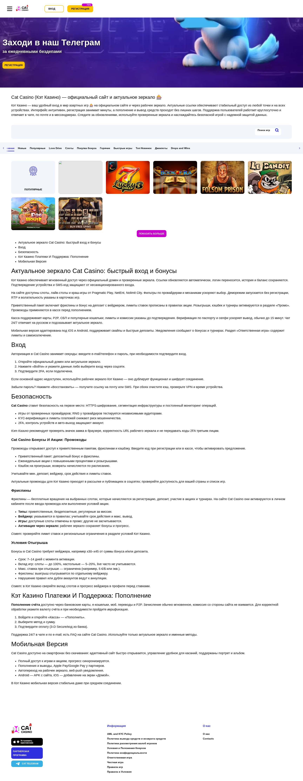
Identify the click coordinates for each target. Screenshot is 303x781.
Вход (22, 247)
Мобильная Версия (32, 261)
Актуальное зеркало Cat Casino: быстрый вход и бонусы (59, 242)
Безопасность (28, 252)
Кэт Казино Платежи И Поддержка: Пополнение (53, 256)
